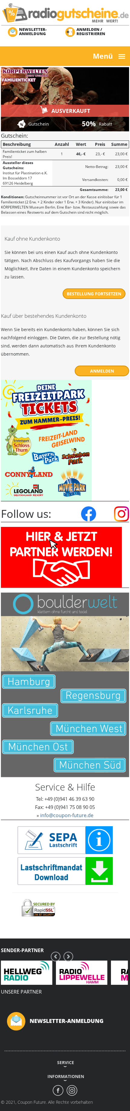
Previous (55, 956)
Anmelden (102, 371)
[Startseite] (65, 13)
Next (68, 956)
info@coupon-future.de (66, 815)
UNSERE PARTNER (21, 991)
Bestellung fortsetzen (94, 294)
